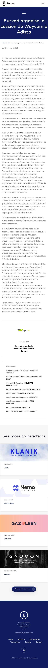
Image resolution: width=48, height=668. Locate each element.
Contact (39, 642)
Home (10, 639)
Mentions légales (32, 658)
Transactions (6, 43)
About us (21, 639)
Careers (28, 642)
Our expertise (35, 639)
